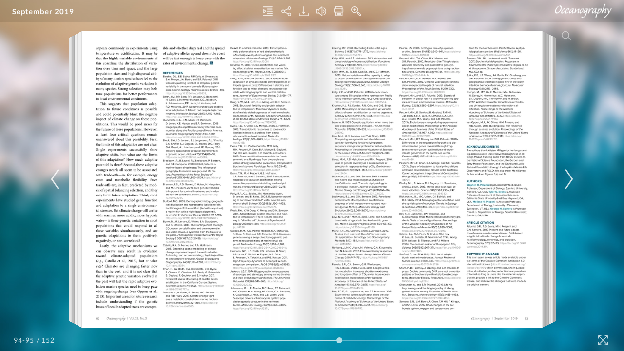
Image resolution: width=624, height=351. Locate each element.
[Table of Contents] (267, 11)
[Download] (304, 11)
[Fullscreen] (603, 340)
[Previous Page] (56, 179)
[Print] (339, 11)
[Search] (566, 35)
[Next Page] (567, 179)
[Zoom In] (356, 11)
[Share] (286, 11)
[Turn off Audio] (321, 11)
